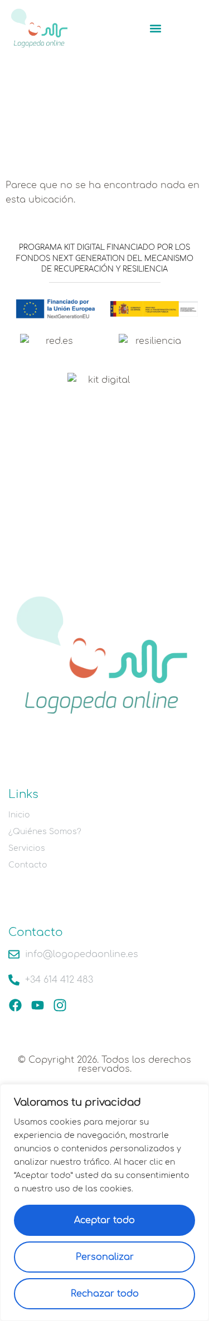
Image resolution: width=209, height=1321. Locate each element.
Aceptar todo (104, 1220)
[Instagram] (60, 1005)
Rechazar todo (105, 1294)
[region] (104, 1202)
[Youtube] (38, 1005)
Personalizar (105, 1257)
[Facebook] (15, 1005)
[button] (155, 28)
